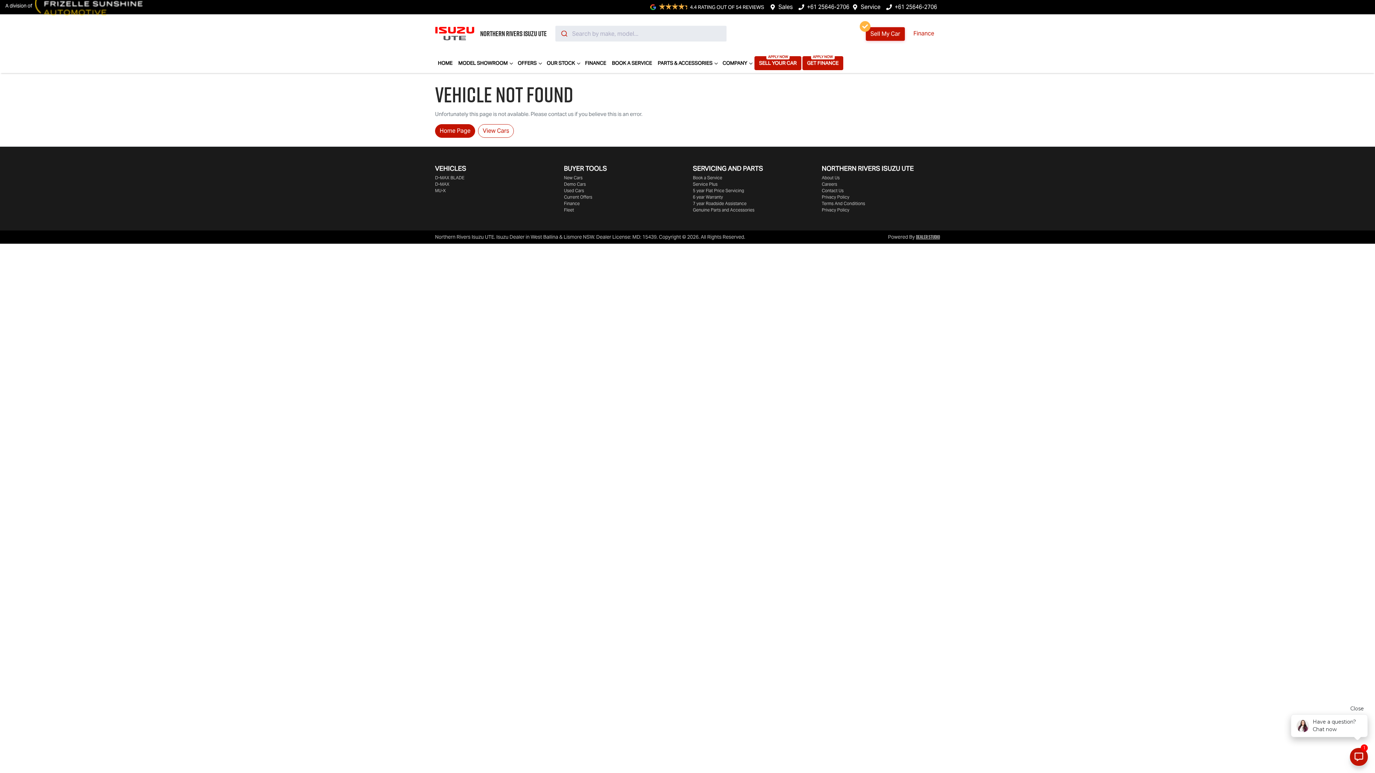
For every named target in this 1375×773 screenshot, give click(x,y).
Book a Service (632, 63)
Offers (527, 63)
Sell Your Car (778, 63)
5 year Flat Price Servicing (718, 190)
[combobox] (641, 34)
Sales (785, 7)
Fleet (569, 210)
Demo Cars (575, 184)
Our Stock (561, 63)
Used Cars (574, 190)
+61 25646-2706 (828, 7)
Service (871, 7)
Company (735, 63)
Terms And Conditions (843, 203)
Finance (923, 33)
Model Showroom (483, 63)
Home (445, 63)
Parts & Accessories (685, 63)
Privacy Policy (835, 197)
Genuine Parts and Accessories (723, 210)
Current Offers (578, 197)
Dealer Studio (928, 236)
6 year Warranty (708, 197)
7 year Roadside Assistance (720, 203)
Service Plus (705, 184)
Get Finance (823, 63)
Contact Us (833, 190)
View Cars (496, 131)
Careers (829, 184)
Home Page (455, 131)
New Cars (573, 177)
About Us (831, 177)
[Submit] (563, 34)
